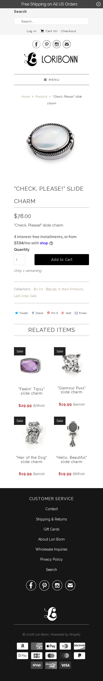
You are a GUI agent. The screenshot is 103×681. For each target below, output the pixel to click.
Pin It (54, 313)
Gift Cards (52, 529)
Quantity (22, 250)
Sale (33, 296)
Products (41, 96)
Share (39, 313)
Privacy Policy (51, 559)
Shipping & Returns (51, 519)
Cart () (51, 31)
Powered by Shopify (65, 634)
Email (82, 313)
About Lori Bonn (51, 539)
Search (20, 12)
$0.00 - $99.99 (45, 289)
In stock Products (70, 289)
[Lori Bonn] (51, 61)
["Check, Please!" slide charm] (51, 146)
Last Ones (21, 296)
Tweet (23, 313)
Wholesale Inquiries (52, 549)
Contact (51, 509)
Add (68, 313)
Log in (31, 31)
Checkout (68, 31)
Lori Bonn (42, 634)
